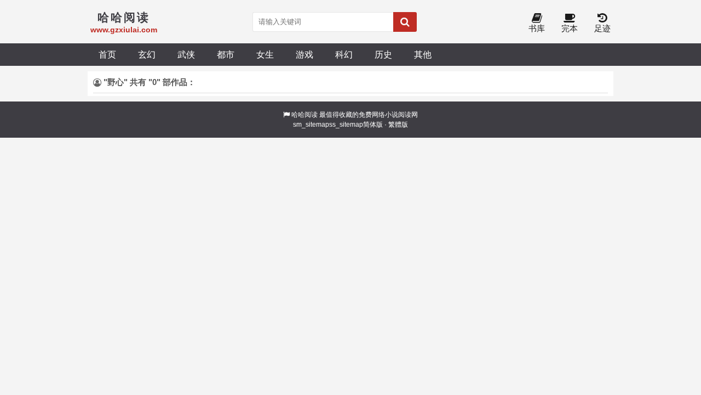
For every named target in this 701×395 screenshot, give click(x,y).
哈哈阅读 (304, 115)
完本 (569, 28)
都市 (225, 54)
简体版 (373, 124)
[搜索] (405, 22)
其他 (423, 54)
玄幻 (147, 54)
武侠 (186, 54)
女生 (265, 54)
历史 (383, 54)
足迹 (602, 28)
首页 (107, 54)
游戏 (304, 54)
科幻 (344, 54)
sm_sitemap (311, 124)
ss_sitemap (346, 124)
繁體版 (398, 124)
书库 (536, 28)
